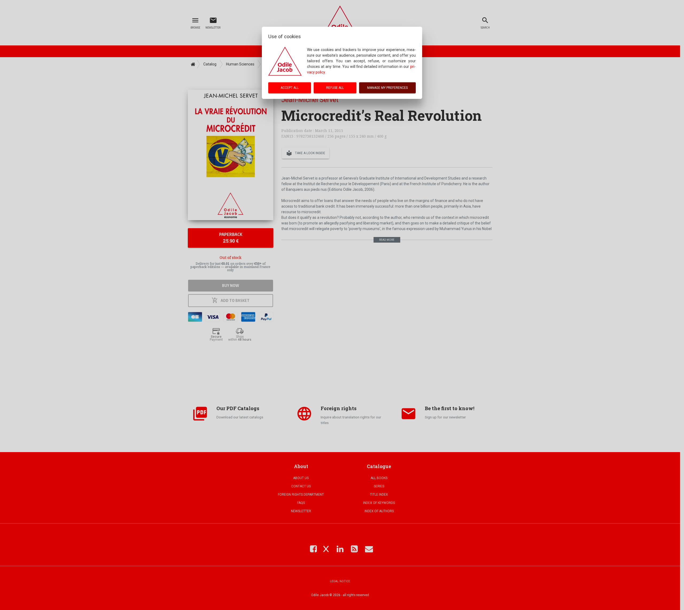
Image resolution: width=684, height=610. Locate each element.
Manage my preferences (387, 88)
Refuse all (335, 88)
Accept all (290, 88)
